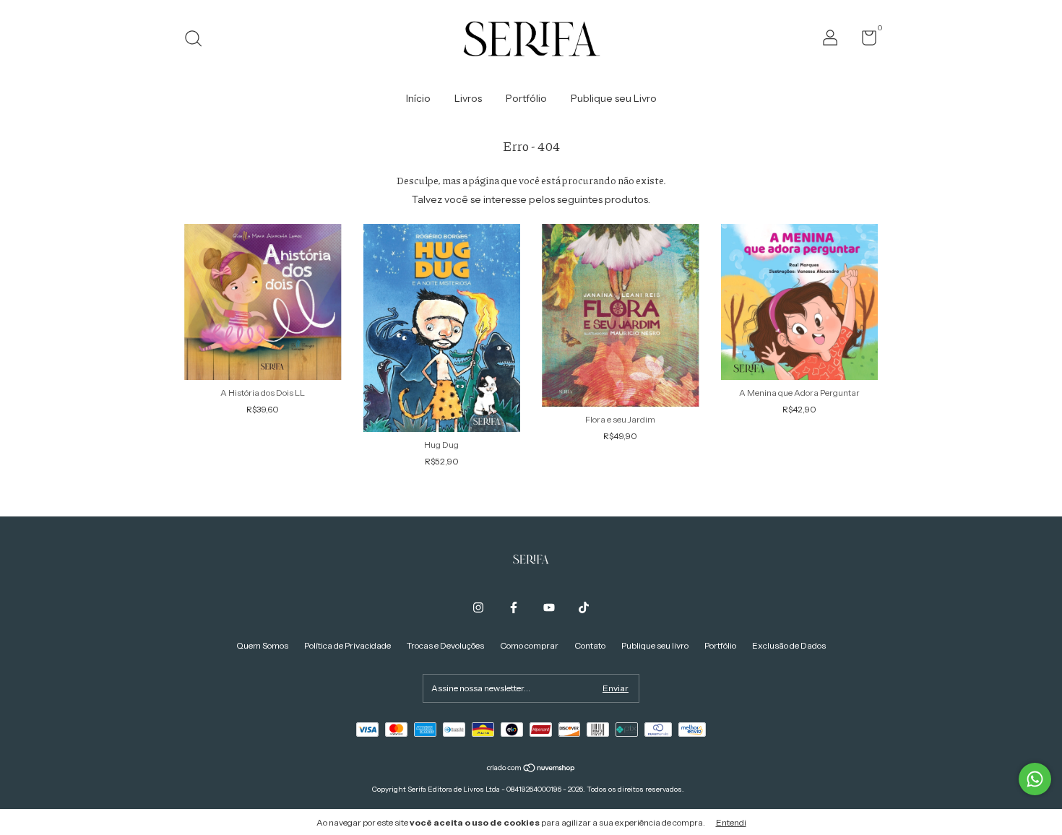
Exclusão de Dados (789, 645)
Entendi (731, 822)
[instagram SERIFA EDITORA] (478, 607)
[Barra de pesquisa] (198, 40)
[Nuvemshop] (531, 769)
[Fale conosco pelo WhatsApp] (1035, 779)
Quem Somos (262, 645)
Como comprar (529, 645)
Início (418, 98)
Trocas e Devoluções (445, 645)
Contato (589, 645)
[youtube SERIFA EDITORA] (549, 607)
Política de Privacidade (347, 645)
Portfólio (526, 98)
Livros (468, 98)
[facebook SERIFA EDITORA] (513, 607)
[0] (864, 40)
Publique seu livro (654, 645)
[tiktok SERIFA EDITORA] (584, 607)
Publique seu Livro (614, 98)
